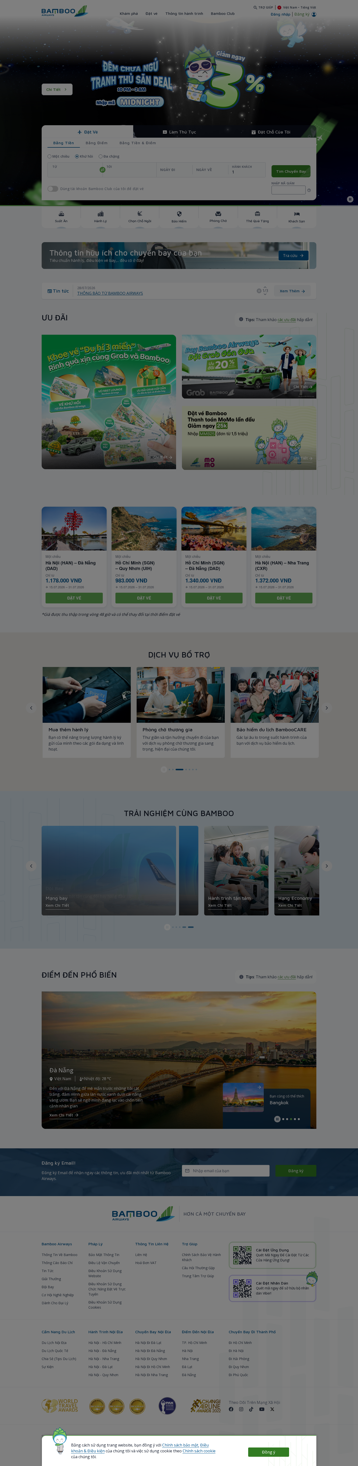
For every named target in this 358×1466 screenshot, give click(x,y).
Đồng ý (268, 1452)
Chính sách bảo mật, (180, 1445)
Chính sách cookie (199, 1451)
